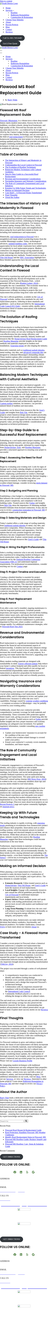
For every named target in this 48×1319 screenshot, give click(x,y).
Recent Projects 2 (7, 804)
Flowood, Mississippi (8, 120)
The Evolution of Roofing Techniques (20, 167)
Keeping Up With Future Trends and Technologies (25, 188)
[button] (13, 10)
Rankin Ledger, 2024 (29, 283)
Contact (9, 29)
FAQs (2, 927)
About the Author (12, 197)
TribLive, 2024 (7, 964)
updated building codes (17, 244)
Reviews (9, 32)
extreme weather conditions (37, 701)
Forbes (32, 503)
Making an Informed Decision (17, 190)
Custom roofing (6, 403)
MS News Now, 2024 (37, 779)
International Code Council (19, 991)
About (8, 22)
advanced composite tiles (33, 352)
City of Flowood (12, 895)
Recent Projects (12, 25)
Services (9, 1079)
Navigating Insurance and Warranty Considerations (25, 181)
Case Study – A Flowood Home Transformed (23, 193)
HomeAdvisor (10, 447)
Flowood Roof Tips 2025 (12, 626)
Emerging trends (17, 346)
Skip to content (6, 1)
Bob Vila (23, 412)
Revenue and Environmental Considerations (23, 179)
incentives (10, 668)
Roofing (14, 13)
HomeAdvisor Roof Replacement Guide (30, 339)
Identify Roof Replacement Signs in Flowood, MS (25, 1137)
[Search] (26, 1121)
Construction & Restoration (22, 17)
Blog (8, 27)
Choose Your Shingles (15, 20)
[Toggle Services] (44, 59)
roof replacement (16, 137)
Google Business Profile (22, 1061)
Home (8, 8)
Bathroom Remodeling (20, 15)
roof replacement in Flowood (22, 237)
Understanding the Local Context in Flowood (23, 165)
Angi (19, 447)
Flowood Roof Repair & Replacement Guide (23, 1130)
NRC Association (27, 257)
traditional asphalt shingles (33, 350)
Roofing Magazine (11, 341)
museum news (8, 807)
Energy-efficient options (28, 664)
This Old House (6, 257)
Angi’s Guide (33, 539)
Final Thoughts (11, 195)
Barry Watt (4, 1098)
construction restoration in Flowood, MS (28, 510)
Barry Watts (12, 100)
